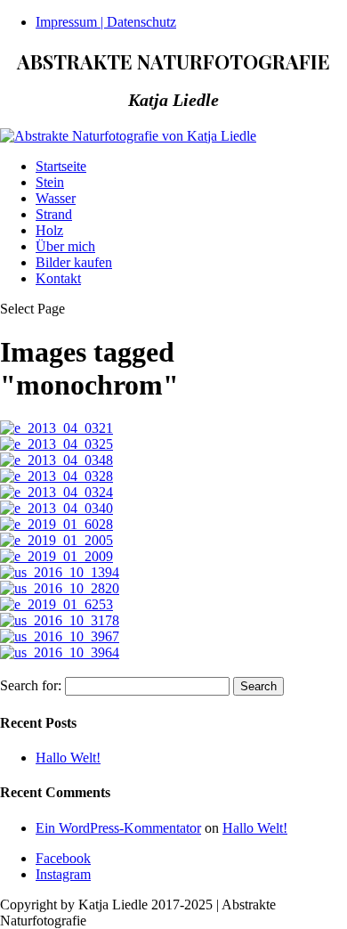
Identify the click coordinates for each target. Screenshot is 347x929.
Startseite (61, 166)
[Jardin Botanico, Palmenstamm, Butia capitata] (56, 524)
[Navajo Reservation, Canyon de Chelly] (59, 636)
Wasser (56, 198)
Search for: (30, 685)
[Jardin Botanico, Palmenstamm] (56, 604)
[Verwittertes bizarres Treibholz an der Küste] (56, 428)
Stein (50, 182)
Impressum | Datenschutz (106, 21)
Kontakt (58, 278)
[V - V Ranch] (59, 620)
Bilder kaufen (74, 262)
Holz (49, 230)
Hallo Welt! (68, 757)
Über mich (65, 246)
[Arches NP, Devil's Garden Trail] (59, 572)
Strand (54, 214)
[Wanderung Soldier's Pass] (59, 588)
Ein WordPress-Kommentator (118, 827)
